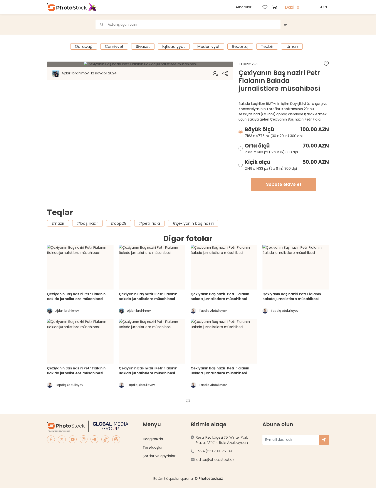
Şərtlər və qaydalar (159, 455)
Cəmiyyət (114, 46)
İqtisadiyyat (173, 46)
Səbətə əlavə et (284, 184)
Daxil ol (292, 7)
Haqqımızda (153, 438)
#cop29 (118, 223)
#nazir (58, 223)
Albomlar (244, 7)
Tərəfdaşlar (153, 447)
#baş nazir (87, 223)
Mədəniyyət (208, 46)
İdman (292, 46)
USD (324, 17)
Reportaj (240, 46)
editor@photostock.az (215, 459)
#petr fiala (149, 223)
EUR (324, 26)
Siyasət (143, 46)
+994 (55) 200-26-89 (214, 451)
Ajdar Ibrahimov (89, 73)
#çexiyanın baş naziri (193, 223)
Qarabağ (83, 46)
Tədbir (267, 46)
